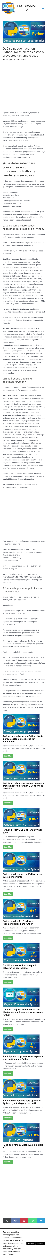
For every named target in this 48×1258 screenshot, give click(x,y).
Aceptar (31, 1243)
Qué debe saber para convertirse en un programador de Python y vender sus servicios (24, 786)
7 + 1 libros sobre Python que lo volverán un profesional (20, 966)
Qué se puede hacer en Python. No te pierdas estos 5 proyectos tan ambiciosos (23, 739)
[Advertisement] (24, 87)
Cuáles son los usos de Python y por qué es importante (22, 875)
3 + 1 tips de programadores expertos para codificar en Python (23, 1057)
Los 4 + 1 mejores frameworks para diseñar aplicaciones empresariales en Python (23, 1012)
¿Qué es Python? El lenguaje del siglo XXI (23, 1146)
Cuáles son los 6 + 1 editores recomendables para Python (18, 922)
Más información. (9, 1254)
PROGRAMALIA (27, 8)
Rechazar (40, 1243)
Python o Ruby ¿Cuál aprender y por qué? (22, 831)
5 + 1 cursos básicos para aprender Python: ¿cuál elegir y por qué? (22, 1102)
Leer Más (8, 756)
